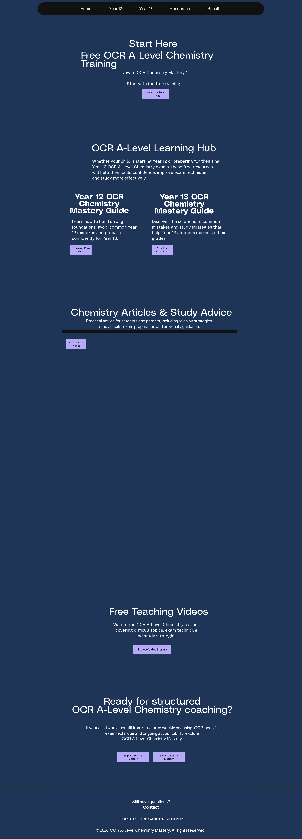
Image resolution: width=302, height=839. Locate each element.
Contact (151, 807)
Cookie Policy (175, 818)
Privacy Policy (127, 818)
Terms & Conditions (151, 818)
